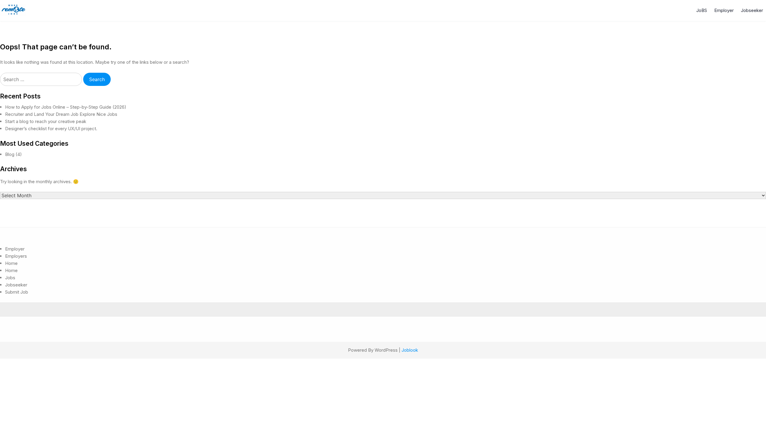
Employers (16, 256)
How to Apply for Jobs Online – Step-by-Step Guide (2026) (65, 107)
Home (11, 263)
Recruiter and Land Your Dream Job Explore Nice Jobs (61, 114)
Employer (724, 10)
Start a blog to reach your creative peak (45, 121)
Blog (9, 154)
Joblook (410, 350)
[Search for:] (41, 79)
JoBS (701, 10)
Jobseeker (752, 10)
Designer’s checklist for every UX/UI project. (51, 128)
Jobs (10, 277)
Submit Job (16, 292)
